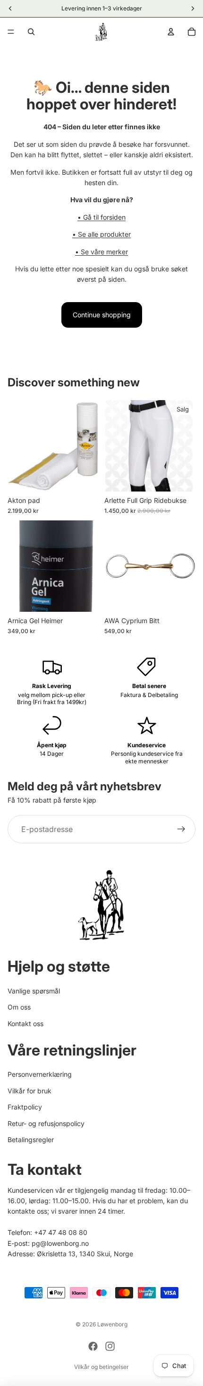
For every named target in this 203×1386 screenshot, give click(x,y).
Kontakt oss (25, 1023)
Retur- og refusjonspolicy (46, 1123)
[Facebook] (93, 1346)
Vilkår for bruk (29, 1091)
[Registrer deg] (181, 829)
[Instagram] (110, 1346)
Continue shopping (102, 315)
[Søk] (31, 31)
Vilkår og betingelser (101, 1366)
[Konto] (171, 31)
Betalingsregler (31, 1140)
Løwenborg (112, 1324)
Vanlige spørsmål (34, 991)
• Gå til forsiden (101, 217)
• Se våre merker (101, 252)
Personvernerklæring (40, 1074)
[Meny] (11, 32)
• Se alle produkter (101, 234)
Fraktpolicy (25, 1107)
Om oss (19, 1007)
